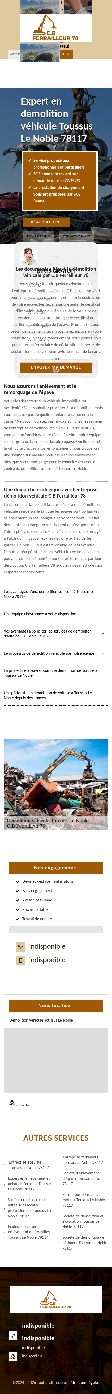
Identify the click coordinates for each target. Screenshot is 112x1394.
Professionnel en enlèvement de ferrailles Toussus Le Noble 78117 (29, 1232)
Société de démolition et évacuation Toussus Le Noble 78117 (82, 1221)
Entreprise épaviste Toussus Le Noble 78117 (29, 1165)
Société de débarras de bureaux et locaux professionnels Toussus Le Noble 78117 (29, 1208)
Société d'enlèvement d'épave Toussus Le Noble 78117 (84, 1178)
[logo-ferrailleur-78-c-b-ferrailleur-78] (56, 28)
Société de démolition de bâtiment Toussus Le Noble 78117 (84, 1243)
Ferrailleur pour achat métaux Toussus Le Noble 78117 (84, 1200)
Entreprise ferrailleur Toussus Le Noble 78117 (83, 1160)
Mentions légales (85, 1383)
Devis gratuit (38, 236)
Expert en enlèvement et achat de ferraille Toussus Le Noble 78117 (29, 1184)
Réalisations (46, 222)
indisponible (47, 947)
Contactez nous (76, 236)
